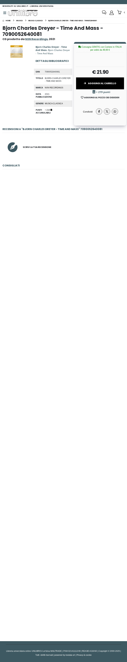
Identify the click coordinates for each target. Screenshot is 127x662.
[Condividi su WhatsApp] (115, 111)
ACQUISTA (65, 241)
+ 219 (47, 110)
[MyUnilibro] (111, 13)
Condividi (88, 111)
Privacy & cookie (84, 655)
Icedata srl (70, 655)
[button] (121, 12)
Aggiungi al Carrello (101, 83)
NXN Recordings (54, 87)
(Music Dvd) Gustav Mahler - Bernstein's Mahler (63, 371)
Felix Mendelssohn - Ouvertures (63, 525)
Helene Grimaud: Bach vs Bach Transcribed (63, 217)
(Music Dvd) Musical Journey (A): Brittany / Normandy (63, 448)
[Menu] (4, 13)
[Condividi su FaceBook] (99, 111)
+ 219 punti (102, 92)
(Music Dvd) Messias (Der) (63, 294)
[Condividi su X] (107, 111)
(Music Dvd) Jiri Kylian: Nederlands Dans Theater (63, 602)
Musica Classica (54, 103)
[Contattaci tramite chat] (104, 13)
